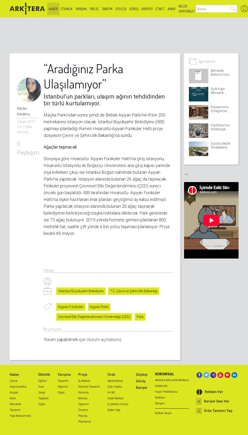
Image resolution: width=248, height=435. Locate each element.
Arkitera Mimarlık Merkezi (172, 380)
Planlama (84, 421)
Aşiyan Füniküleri (71, 307)
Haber (53, 9)
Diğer (41, 404)
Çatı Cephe (115, 386)
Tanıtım (107, 9)
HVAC (111, 392)
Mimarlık (15, 404)
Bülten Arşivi (163, 413)
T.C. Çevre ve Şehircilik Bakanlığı (133, 291)
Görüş (134, 9)
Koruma (83, 392)
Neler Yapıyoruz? (186, 8)
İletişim (160, 403)
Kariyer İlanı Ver (216, 401)
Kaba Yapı (114, 410)
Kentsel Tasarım (89, 386)
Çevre (13, 381)
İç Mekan (84, 381)
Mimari (82, 398)
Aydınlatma (115, 381)
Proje (94, 9)
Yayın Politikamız (166, 391)
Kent (13, 398)
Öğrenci (63, 386)
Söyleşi (120, 9)
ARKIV (172, 9)
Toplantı (43, 398)
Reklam (160, 397)
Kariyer (147, 9)
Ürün (111, 374)
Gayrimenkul (18, 386)
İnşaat (14, 392)
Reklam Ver (214, 392)
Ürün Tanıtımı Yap (218, 411)
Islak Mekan (116, 398)
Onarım (83, 410)
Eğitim (42, 381)
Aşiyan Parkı (99, 307)
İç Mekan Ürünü (118, 404)
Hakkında (161, 386)
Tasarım (15, 410)
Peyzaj (82, 416)
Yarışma (81, 9)
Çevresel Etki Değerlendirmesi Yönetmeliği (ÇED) (94, 317)
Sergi (41, 392)
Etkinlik (66, 9)
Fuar (41, 386)
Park (140, 317)
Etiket (160, 9)
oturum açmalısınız (104, 339)
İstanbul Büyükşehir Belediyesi (81, 291)
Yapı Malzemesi (20, 416)
